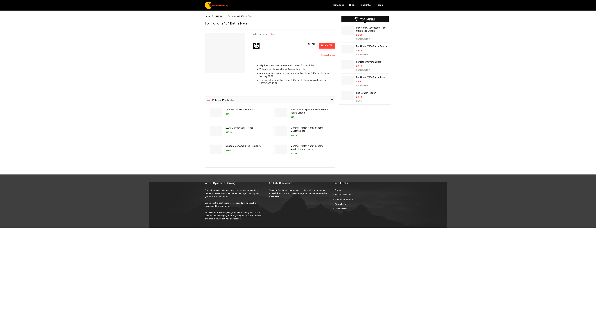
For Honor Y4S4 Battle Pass (370, 77)
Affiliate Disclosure (343, 195)
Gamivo (359, 101)
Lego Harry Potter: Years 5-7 (240, 109)
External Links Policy (344, 199)
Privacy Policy (341, 204)
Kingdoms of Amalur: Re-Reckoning (244, 146)
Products (365, 5)
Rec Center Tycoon (366, 93)
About (352, 5)
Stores (379, 5)
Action (219, 16)
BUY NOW (326, 45)
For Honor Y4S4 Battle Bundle (371, 46)
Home (207, 16)
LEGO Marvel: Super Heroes (239, 128)
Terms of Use (341, 209)
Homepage (338, 5)
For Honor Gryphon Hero (368, 61)
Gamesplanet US (363, 39)
